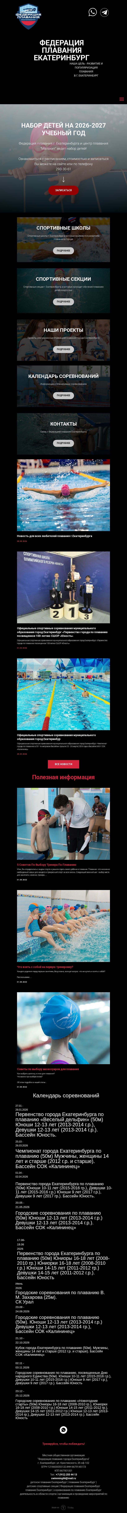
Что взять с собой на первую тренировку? (45, 967)
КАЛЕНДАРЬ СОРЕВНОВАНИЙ (63, 376)
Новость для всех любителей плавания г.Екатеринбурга (54, 536)
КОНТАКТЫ (63, 424)
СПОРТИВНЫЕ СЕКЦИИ (63, 279)
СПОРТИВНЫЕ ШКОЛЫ (63, 228)
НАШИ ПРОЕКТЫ (63, 330)
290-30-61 (63, 169)
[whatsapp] (63, 1430)
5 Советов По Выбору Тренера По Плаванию (46, 864)
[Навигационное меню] (122, 99)
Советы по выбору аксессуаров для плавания (48, 1069)
